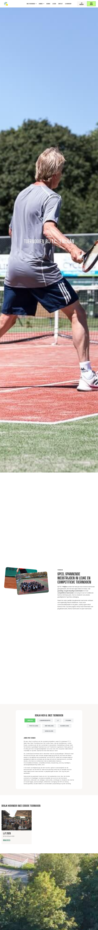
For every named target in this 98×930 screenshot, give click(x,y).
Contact (60, 3)
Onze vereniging (31, 3)
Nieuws (48, 3)
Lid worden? (68, 3)
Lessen (54, 3)
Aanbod (41, 3)
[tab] (29, 720)
